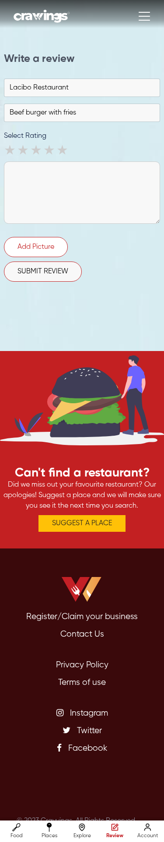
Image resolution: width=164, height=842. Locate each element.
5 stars (63, 151)
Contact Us (82, 634)
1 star (10, 151)
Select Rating (25, 136)
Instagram (88, 713)
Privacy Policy (82, 665)
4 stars (49, 151)
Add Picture (35, 247)
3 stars (36, 151)
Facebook (86, 748)
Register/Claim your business (82, 617)
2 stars (23, 151)
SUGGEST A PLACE (82, 523)
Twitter (88, 731)
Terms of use (82, 682)
